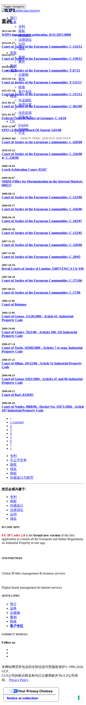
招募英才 (25, 117)
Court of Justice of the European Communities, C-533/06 (42, 197)
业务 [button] (13, 22)
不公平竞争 (18, 460)
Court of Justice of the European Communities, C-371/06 (42, 280)
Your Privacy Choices (35, 691)
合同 (21, 44)
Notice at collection (22, 698)
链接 (21, 87)
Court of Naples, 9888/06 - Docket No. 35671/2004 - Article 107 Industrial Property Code (43, 408)
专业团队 (25, 100)
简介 (13, 604)
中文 (21, 132)
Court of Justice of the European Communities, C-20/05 (41, 257)
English (23, 125)
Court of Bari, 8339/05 (17, 395)
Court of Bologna (14, 304)
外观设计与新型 (21, 477)
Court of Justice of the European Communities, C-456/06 (42, 209)
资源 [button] (13, 70)
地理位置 (25, 104)
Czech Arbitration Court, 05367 (24, 169)
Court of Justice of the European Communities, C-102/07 (42, 221)
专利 (21, 26)
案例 (13, 66)
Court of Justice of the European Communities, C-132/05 (42, 233)
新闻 (21, 57)
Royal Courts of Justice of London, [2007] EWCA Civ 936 (43, 268)
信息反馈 (25, 112)
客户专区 (25, 91)
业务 (13, 608)
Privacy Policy (18, 680)
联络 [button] (13, 96)
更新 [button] (13, 53)
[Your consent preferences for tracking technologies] (79, 698)
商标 (21, 31)
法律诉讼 (25, 39)
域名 (21, 48)
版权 (13, 464)
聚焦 (21, 79)
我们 (13, 18)
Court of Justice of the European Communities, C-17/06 (41, 292)
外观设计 (25, 35)
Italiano (23, 129)
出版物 (23, 74)
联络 (13, 621)
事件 (21, 61)
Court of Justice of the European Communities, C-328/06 (42, 245)
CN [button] (13, 121)
